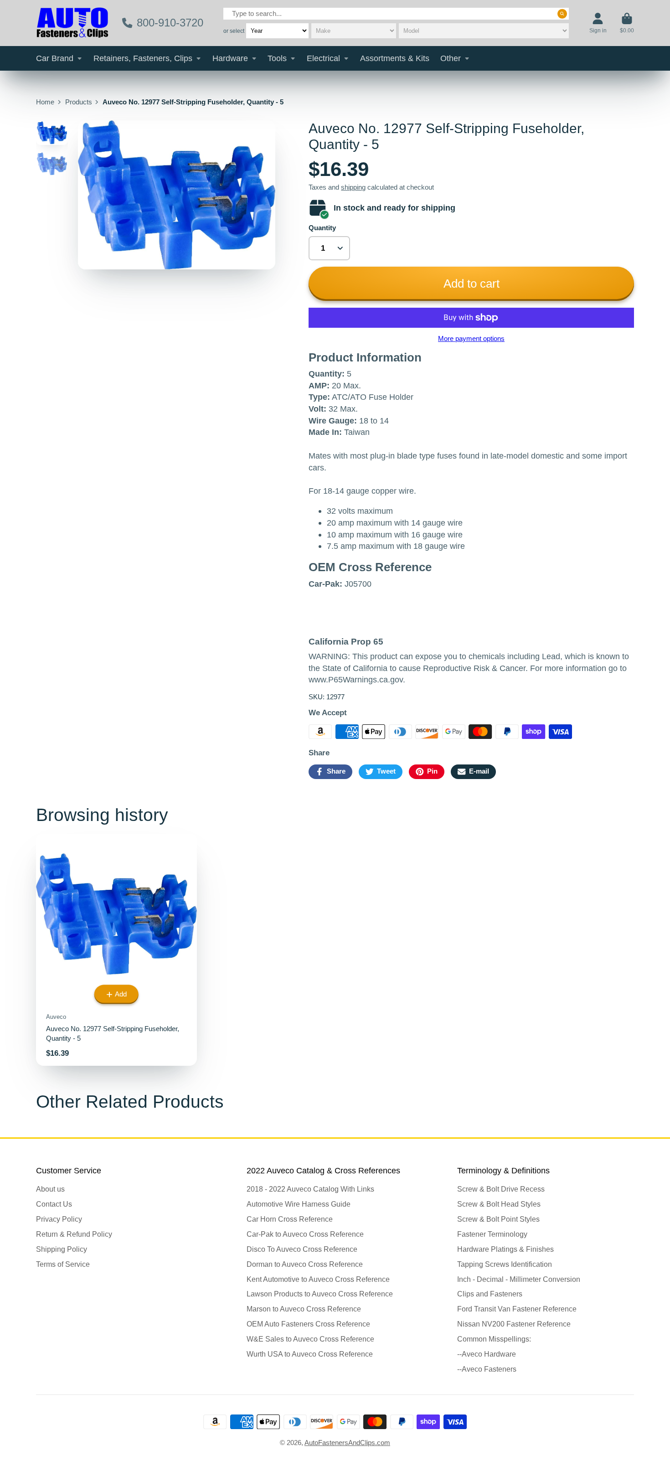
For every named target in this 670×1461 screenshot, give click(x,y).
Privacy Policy (59, 1219)
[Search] (562, 14)
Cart (627, 23)
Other (450, 58)
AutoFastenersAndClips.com (347, 1442)
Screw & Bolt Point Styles (498, 1219)
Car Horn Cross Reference (290, 1219)
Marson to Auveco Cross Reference (304, 1309)
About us (50, 1189)
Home (45, 102)
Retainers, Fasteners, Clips (142, 58)
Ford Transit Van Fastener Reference (517, 1309)
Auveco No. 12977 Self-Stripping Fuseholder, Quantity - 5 (116, 950)
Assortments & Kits (394, 58)
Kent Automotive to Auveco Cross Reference (318, 1279)
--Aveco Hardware (486, 1354)
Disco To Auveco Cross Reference (302, 1249)
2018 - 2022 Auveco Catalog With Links (310, 1189)
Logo (72, 23)
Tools (277, 58)
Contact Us (54, 1204)
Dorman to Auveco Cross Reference (305, 1264)
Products (78, 102)
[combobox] (396, 13)
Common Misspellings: (494, 1339)
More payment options (471, 338)
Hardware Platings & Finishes (505, 1249)
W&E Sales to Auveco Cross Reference (310, 1339)
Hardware (230, 58)
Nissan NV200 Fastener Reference (514, 1324)
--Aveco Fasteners (486, 1369)
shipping (353, 187)
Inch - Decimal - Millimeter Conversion (518, 1279)
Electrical (323, 58)
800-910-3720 (170, 23)
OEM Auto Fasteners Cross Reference (308, 1324)
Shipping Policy (61, 1249)
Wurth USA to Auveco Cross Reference (310, 1354)
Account (598, 23)
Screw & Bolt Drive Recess (501, 1189)
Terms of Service (63, 1264)
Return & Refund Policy (74, 1234)
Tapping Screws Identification (504, 1264)
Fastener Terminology (492, 1234)
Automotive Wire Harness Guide (298, 1204)
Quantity (322, 228)
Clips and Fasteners (489, 1294)
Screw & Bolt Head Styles (499, 1204)
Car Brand (54, 58)
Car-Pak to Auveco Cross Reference (305, 1234)
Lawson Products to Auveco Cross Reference (320, 1294)
